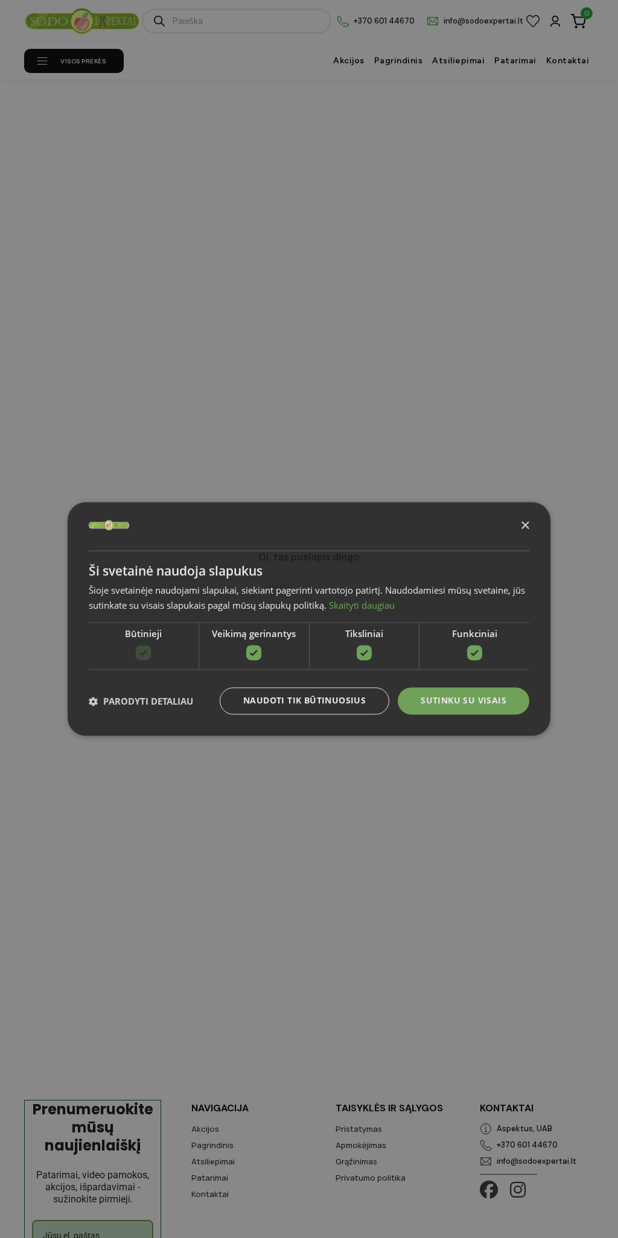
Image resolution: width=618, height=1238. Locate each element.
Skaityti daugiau (362, 606)
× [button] (524, 525)
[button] (141, 701)
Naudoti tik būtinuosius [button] (304, 700)
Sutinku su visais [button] (463, 700)
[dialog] (309, 618)
